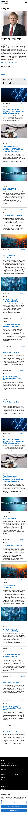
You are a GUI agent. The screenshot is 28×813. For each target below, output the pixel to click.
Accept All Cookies (14, 810)
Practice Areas (18, 772)
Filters (3, 74)
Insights (16, 774)
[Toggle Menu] (26, 2)
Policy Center (4, 789)
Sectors (16, 769)
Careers (3, 774)
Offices (3, 772)
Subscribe (3, 779)
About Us (3, 769)
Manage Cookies (14, 802)
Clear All (23, 80)
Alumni (3, 777)
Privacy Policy (4, 786)
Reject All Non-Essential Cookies (14, 806)
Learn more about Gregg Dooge (9, 62)
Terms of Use (4, 784)
